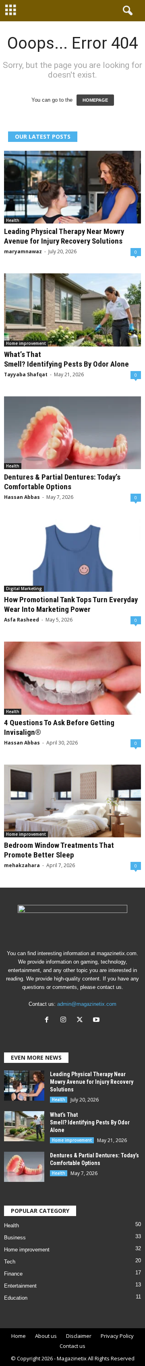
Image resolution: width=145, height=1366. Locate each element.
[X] (81, 1020)
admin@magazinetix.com (86, 1004)
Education (15, 1298)
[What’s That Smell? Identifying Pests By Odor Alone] (72, 309)
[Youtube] (97, 1020)
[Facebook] (48, 1020)
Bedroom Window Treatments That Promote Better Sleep (59, 850)
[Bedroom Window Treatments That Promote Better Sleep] (72, 801)
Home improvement (26, 343)
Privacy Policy (117, 1335)
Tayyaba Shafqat (26, 374)
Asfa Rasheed (21, 619)
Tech (9, 1262)
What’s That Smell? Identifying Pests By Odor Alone (67, 359)
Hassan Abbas (22, 497)
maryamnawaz (23, 251)
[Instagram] (65, 1020)
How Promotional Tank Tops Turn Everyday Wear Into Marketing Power (71, 604)
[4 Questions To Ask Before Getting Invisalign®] (72, 678)
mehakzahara (22, 865)
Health (12, 220)
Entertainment (20, 1286)
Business (15, 1238)
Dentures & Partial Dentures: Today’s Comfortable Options (62, 481)
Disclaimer (78, 1335)
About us (46, 1335)
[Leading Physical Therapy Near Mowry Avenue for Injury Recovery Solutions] (72, 187)
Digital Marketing (24, 588)
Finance (13, 1274)
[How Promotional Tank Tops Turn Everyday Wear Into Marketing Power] (72, 555)
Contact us (72, 1346)
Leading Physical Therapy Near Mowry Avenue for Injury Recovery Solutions (64, 236)
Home (18, 1335)
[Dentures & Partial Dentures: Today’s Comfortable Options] (72, 432)
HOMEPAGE (95, 100)
